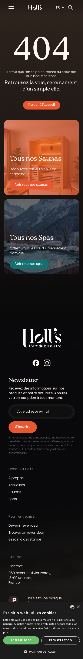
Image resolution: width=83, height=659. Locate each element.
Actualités (17, 485)
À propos (16, 477)
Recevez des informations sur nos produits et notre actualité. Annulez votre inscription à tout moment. (38, 393)
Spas (13, 498)
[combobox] (72, 607)
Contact (16, 566)
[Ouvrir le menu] (11, 8)
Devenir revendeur (24, 525)
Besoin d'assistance (25, 539)
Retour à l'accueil (41, 104)
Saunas (15, 491)
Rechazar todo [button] (60, 640)
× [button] (78, 607)
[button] (41, 651)
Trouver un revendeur (26, 532)
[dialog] (41, 630)
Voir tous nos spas (29, 264)
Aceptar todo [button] (21, 640)
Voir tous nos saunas (31, 184)
